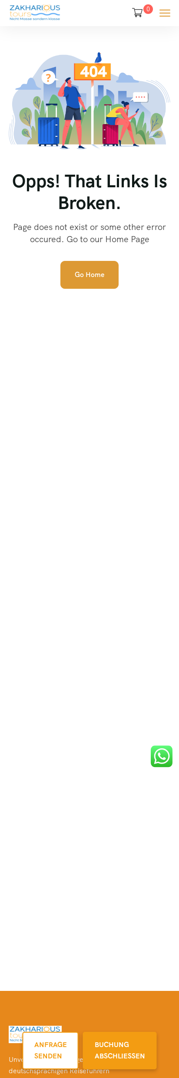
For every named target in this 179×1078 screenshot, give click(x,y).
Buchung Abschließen (120, 1050)
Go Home (89, 274)
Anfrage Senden (50, 1050)
